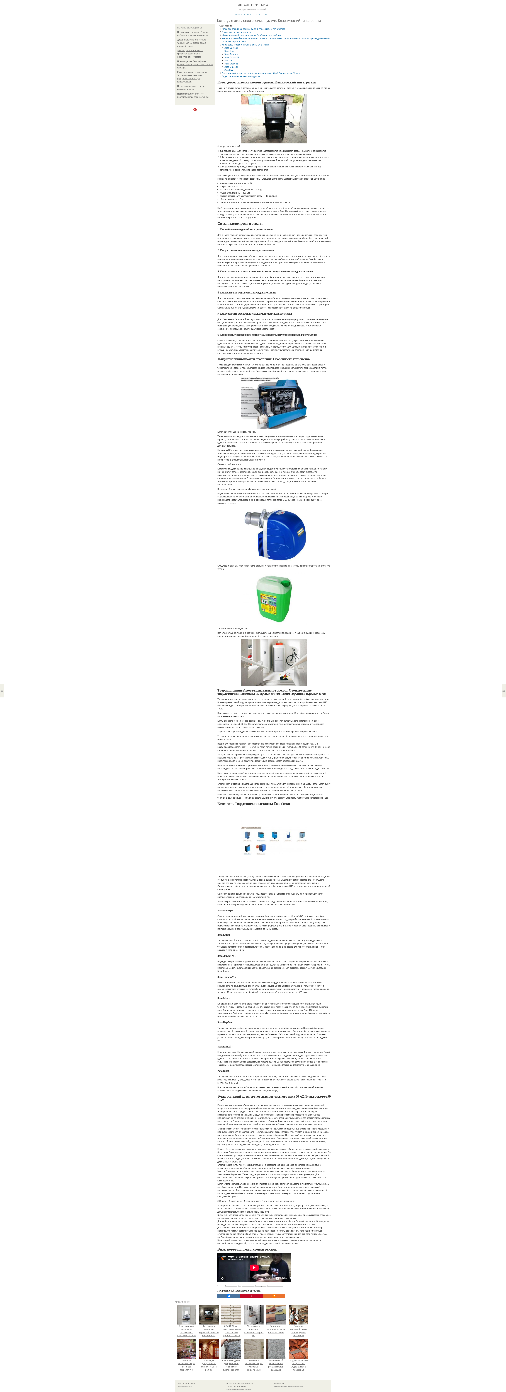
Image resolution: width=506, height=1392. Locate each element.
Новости (252, 14)
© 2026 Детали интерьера (186, 1383)
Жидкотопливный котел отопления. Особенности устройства (251, 35)
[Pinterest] (251, 1296)
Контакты (229, 1383)
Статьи (263, 14)
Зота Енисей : (231, 66)
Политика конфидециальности (236, 1386)
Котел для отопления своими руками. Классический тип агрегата (253, 28)
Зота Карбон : (231, 63)
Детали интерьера (253, 5)
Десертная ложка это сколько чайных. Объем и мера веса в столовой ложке (191, 43)
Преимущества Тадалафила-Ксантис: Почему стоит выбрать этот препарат (195, 64)
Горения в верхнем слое (275, 1286)
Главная (240, 14)
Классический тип (231, 1286)
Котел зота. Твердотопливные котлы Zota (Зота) (245, 44)
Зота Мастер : (231, 47)
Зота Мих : (229, 60)
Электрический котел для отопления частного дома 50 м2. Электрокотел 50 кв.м (261, 73)
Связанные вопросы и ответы (236, 31)
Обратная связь (279, 1383)
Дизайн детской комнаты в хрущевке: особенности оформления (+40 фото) (190, 53)
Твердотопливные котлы (246, 1286)
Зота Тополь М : (232, 57)
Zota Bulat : (229, 69)
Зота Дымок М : (231, 54)
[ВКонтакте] (228, 1296)
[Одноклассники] (274, 1296)
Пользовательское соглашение (243, 1383)
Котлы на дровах (260, 1286)
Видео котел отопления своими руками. (241, 76)
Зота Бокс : (229, 50)
